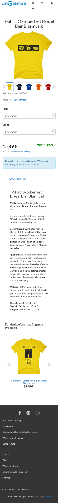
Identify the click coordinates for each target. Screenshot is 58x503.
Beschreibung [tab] (17, 179)
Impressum (8, 426)
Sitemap (6, 477)
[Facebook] (20, 413)
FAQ (4, 460)
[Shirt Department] (14, 3)
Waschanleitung (10, 466)
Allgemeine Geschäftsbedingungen (19, 432)
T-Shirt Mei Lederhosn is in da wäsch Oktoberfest (29, 381)
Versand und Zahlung (21, 152)
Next (49, 364)
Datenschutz (8, 443)
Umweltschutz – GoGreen (15, 471)
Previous (9, 364)
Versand (49, 496)
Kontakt (6, 454)
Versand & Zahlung (11, 420)
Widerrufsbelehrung (12, 438)
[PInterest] (28, 413)
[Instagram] (37, 413)
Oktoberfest (20, 99)
